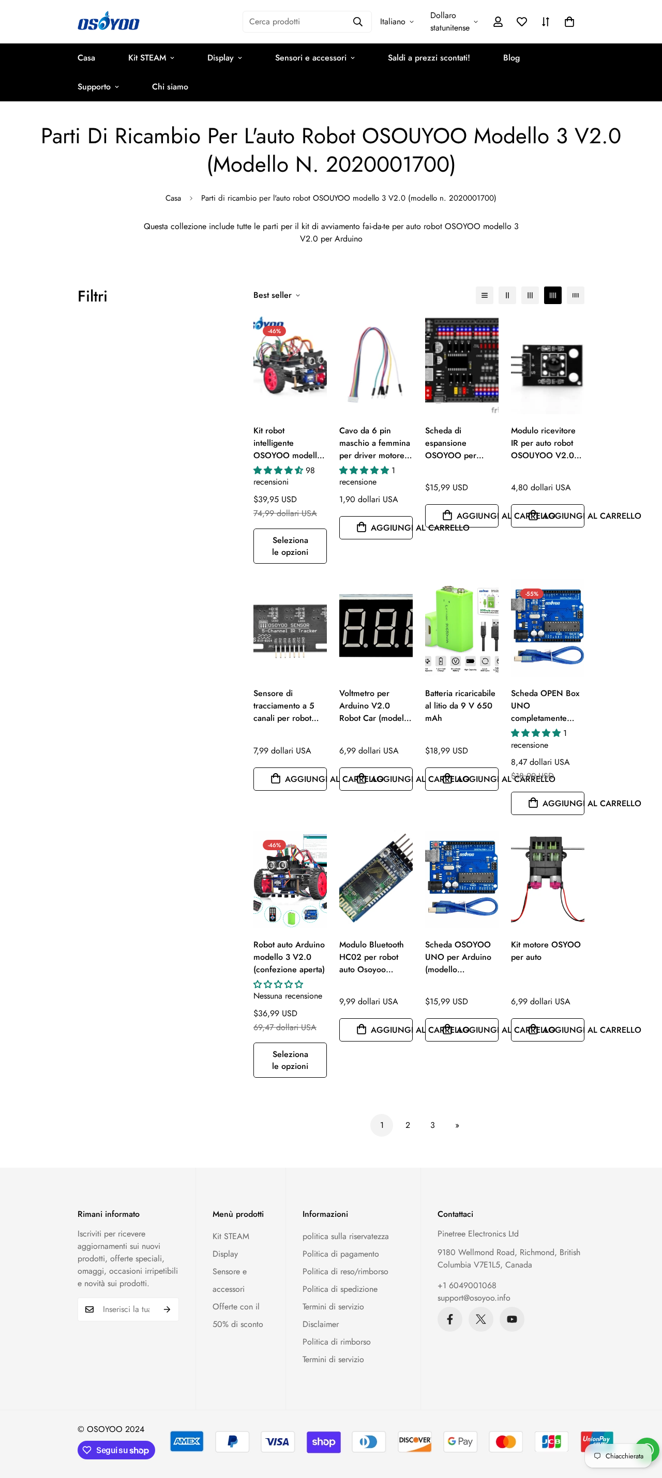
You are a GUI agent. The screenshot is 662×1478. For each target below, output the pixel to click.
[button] (569, 22)
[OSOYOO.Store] (109, 21)
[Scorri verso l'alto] (642, 1422)
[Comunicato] (512, 1319)
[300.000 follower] (450, 1319)
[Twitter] (481, 1319)
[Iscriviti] (167, 1309)
